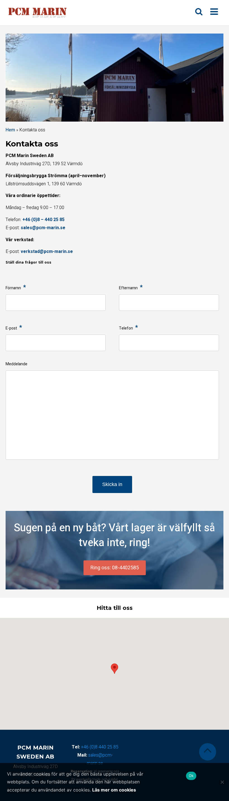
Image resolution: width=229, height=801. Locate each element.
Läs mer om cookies (114, 790)
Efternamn (131, 288)
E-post (14, 328)
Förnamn (16, 288)
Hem (10, 130)
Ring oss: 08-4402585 (114, 568)
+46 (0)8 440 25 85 (99, 747)
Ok (191, 775)
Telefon (128, 328)
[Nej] (222, 782)
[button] (114, 668)
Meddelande (16, 364)
